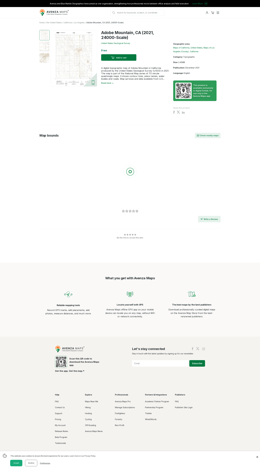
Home (42, 22)
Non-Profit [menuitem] (119, 425)
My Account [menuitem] (60, 425)
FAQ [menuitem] (57, 401)
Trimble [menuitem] (148, 413)
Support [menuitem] (58, 413)
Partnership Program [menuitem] (154, 407)
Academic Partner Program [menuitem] (157, 401)
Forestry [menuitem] (118, 419)
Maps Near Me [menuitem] (91, 401)
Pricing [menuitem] (58, 419)
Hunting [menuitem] (88, 413)
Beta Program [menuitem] (61, 437)
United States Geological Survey (115, 43)
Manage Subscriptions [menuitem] (125, 407)
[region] (130, 172)
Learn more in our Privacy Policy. (83, 456)
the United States (54, 22)
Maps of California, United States (187, 48)
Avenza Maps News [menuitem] (94, 431)
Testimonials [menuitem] (60, 443)
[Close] (257, 455)
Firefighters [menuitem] (120, 413)
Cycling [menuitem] (88, 419)
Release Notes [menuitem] (61, 431)
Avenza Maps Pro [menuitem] (123, 401)
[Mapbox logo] (46, 201)
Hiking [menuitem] (88, 407)
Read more (106, 83)
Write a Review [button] (211, 219)
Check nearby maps (209, 135)
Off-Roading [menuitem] (90, 425)
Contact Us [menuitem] (60, 407)
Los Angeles (79, 22)
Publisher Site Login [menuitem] (184, 407)
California (68, 22)
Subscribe (197, 363)
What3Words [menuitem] (151, 419)
